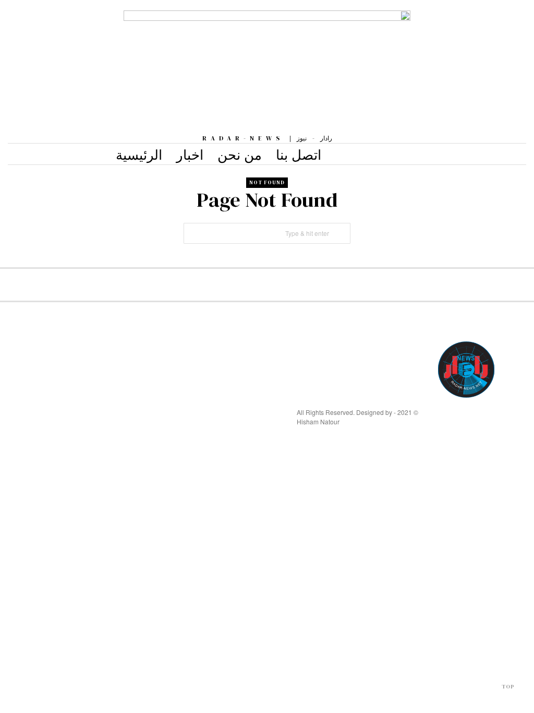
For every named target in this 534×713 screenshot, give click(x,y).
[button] (340, 233)
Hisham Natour (318, 421)
